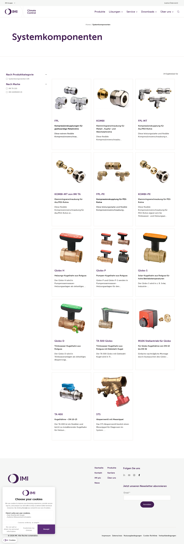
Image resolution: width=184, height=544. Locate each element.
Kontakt (98, 473)
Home (88, 25)
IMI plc (98, 478)
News (97, 483)
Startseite (99, 468)
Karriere (111, 473)
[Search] (178, 11)
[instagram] (134, 475)
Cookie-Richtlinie (150, 536)
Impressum (106, 536)
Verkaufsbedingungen (167, 536)
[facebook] (139, 475)
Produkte (100, 11)
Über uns (165, 11)
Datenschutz (117, 536)
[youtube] (129, 475)
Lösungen (114, 11)
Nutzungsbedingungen (133, 536)
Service (131, 11)
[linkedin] (124, 475)
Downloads (147, 11)
